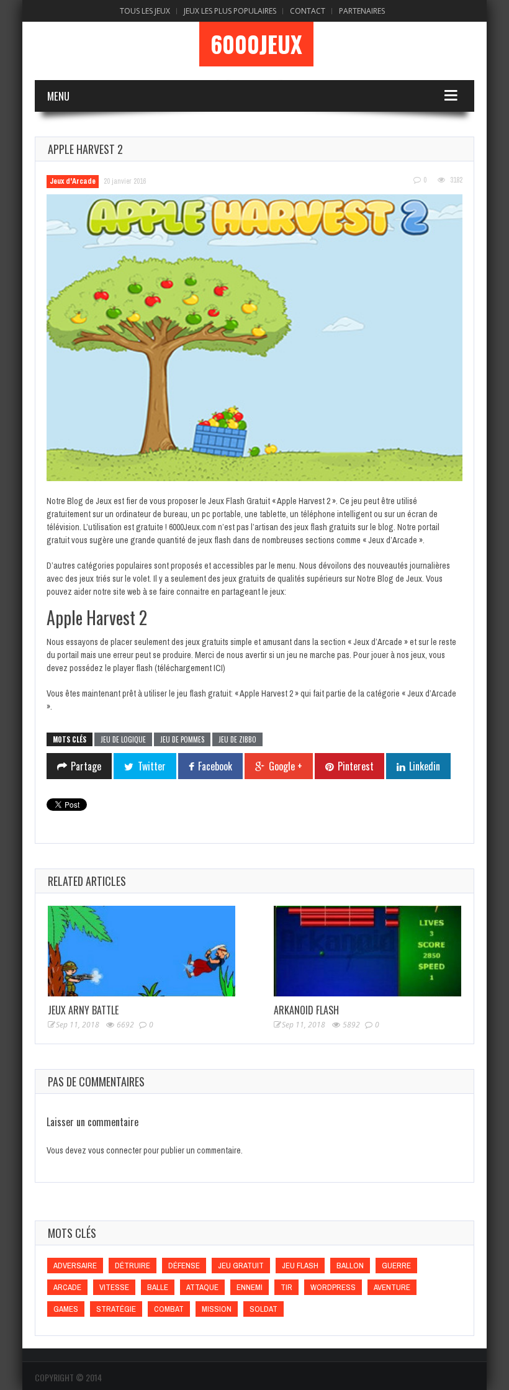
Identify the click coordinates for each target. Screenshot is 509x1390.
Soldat (263, 1309)
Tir (286, 1287)
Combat (169, 1309)
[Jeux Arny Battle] (141, 951)
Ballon (350, 1265)
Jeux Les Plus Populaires (230, 11)
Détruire (132, 1265)
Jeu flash (300, 1265)
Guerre (396, 1265)
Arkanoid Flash (306, 1010)
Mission (217, 1309)
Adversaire (75, 1265)
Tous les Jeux (145, 11)
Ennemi (249, 1287)
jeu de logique (123, 739)
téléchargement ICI (190, 668)
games (65, 1309)
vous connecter (115, 1150)
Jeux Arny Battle (83, 1010)
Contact (307, 11)
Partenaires (362, 11)
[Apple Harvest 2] (254, 338)
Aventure (392, 1287)
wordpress (333, 1287)
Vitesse (114, 1287)
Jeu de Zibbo (237, 739)
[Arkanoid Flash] (367, 951)
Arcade (67, 1287)
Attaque (202, 1287)
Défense (184, 1265)
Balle (157, 1287)
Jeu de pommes (182, 739)
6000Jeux (256, 44)
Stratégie (116, 1309)
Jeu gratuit (241, 1265)
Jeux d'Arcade (73, 181)
